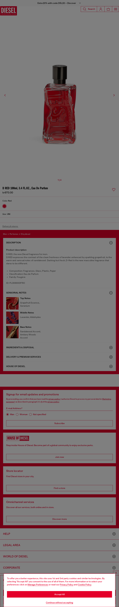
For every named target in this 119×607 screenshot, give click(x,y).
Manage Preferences (38, 584)
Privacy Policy (66, 584)
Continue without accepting (59, 602)
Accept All (59, 594)
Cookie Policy (84, 584)
